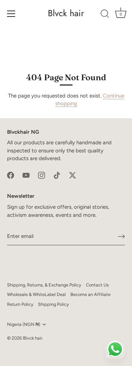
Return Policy (20, 304)
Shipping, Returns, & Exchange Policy (44, 285)
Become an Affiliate (90, 294)
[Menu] (11, 13)
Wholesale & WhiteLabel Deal (36, 294)
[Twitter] (72, 175)
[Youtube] (26, 175)
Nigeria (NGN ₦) (23, 324)
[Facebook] (10, 175)
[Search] (105, 15)
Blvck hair (66, 13)
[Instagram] (41, 175)
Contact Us (97, 285)
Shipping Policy (53, 304)
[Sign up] (121, 236)
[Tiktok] (57, 175)
